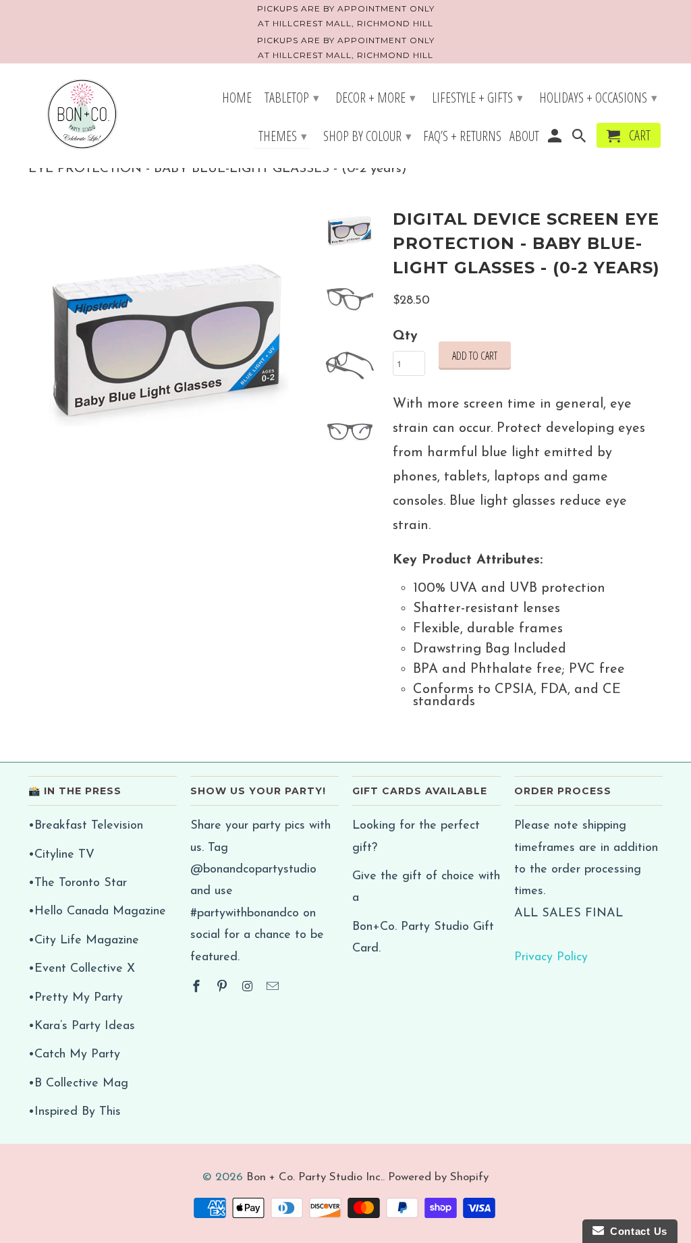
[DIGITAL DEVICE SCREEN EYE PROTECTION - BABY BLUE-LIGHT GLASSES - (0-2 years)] (168, 344)
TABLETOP (292, 97)
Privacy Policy (551, 957)
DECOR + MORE (375, 97)
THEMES (282, 136)
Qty (405, 336)
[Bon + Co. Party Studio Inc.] (82, 115)
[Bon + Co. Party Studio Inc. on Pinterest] (223, 988)
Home (237, 99)
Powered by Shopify (438, 1177)
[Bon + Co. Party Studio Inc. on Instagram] (249, 988)
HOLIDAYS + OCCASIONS (598, 97)
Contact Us (635, 1231)
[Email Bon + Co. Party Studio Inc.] (274, 988)
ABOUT (524, 137)
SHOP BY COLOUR (367, 136)
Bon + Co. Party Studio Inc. (314, 1177)
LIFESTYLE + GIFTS (477, 97)
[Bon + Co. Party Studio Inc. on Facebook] (197, 988)
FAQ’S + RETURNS (462, 137)
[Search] (580, 138)
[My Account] (555, 138)
